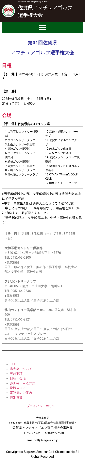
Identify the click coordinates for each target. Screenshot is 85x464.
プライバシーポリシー (42, 406)
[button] (42, 27)
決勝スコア (18, 388)
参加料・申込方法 (22, 383)
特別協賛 (16, 397)
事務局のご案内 (21, 393)
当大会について (21, 369)
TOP (13, 364)
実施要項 (16, 373)
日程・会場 (18, 378)
